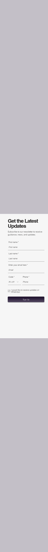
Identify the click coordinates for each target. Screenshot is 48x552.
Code (11, 277)
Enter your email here (17, 265)
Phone (25, 277)
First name (13, 242)
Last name (13, 253)
